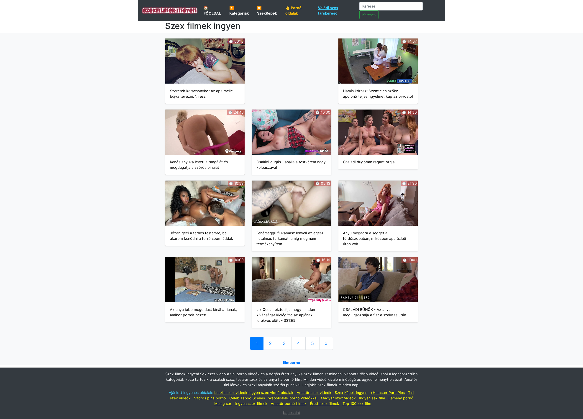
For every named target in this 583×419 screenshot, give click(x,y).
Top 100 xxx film (357, 403)
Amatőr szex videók (314, 392)
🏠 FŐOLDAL (212, 10)
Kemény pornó (401, 398)
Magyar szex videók (338, 398)
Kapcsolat (291, 412)
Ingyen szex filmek (251, 403)
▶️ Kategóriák (239, 10)
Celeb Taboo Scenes (247, 398)
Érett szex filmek (324, 403)
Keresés (369, 15)
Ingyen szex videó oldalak (270, 392)
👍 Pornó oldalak (293, 10)
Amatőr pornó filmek (289, 403)
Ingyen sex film (372, 398)
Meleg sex (223, 403)
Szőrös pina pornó (210, 398)
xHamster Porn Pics (388, 392)
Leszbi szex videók (230, 392)
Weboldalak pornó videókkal (292, 398)
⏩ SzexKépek (267, 10)
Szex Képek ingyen (351, 392)
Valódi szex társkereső (328, 10)
